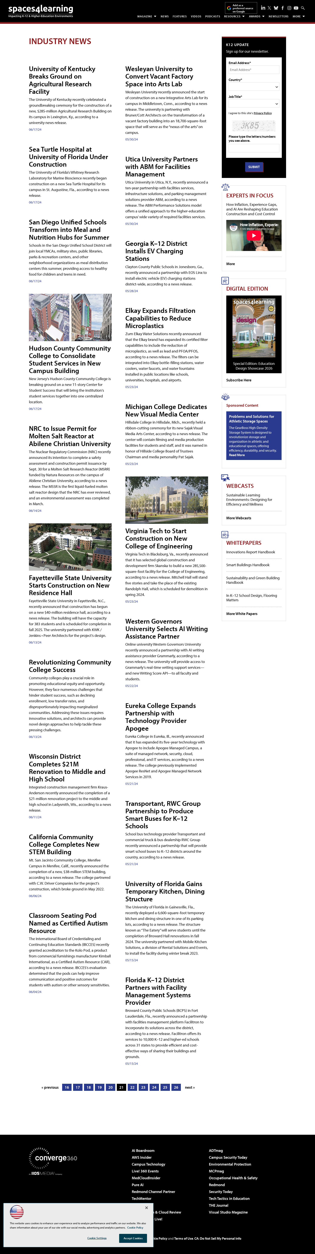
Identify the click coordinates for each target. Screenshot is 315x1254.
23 (143, 1087)
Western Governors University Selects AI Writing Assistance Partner (166, 628)
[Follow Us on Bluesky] (276, 8)
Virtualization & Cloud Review (156, 1212)
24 (154, 1087)
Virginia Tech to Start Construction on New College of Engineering (158, 538)
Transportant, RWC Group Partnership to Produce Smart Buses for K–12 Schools (163, 814)
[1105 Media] (54, 1197)
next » (190, 1087)
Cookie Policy (157, 1238)
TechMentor (141, 1198)
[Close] (146, 1207)
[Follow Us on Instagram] (289, 8)
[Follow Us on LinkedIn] (263, 7)
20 (110, 1087)
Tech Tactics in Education (229, 1198)
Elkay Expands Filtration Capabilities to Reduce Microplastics (160, 318)
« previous (50, 1087)
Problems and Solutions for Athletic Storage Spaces (251, 418)
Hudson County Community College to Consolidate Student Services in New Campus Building (70, 359)
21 (121, 1087)
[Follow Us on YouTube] (296, 8)
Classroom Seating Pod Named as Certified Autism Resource (68, 923)
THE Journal (218, 1205)
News (165, 16)
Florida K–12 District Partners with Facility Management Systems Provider (158, 991)
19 (100, 1087)
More (297, 16)
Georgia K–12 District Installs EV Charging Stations (156, 251)
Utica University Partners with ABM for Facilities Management (161, 166)
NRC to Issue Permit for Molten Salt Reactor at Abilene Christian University (70, 436)
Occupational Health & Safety (233, 1177)
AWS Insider (142, 1157)
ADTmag (216, 1150)
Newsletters (279, 16)
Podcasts (212, 16)
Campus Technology (148, 1164)
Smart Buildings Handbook (247, 564)
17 (78, 1087)
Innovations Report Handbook (250, 551)
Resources (232, 16)
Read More (237, 455)
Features (180, 16)
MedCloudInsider (146, 1177)
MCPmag (216, 1171)
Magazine (144, 16)
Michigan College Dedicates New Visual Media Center (166, 410)
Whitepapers (243, 542)
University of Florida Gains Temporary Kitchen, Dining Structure (165, 891)
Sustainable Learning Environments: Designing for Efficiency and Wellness (249, 500)
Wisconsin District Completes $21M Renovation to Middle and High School (67, 767)
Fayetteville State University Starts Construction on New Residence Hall (70, 585)
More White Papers (242, 613)
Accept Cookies (133, 1238)
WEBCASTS (240, 485)
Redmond (217, 1184)
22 (132, 1087)
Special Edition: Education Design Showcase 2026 (254, 366)
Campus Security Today (228, 1157)
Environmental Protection (230, 1164)
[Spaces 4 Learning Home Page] (41, 11)
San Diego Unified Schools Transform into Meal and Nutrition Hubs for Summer (69, 229)
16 (67, 1087)
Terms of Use (183, 1238)
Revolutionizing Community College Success (70, 666)
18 (89, 1087)
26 (176, 1087)
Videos (196, 16)
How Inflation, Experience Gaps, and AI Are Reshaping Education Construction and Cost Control (252, 209)
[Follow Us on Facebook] (282, 8)
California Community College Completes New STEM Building (64, 844)
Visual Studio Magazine (228, 1212)
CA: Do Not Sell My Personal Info (217, 1238)
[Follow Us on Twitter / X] (269, 8)
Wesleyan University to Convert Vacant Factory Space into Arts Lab (159, 76)
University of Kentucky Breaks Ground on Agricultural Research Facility (62, 80)
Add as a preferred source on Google (243, 8)
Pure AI (138, 1184)
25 (165, 1087)
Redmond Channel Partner (153, 1191)
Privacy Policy (263, 113)
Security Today (221, 1191)
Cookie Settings (97, 1238)
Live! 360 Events (145, 1171)
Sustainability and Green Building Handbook (253, 580)
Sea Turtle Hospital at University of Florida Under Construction (68, 156)
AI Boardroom (143, 1150)
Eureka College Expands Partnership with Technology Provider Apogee (160, 716)
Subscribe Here (238, 380)
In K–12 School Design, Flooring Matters (251, 598)
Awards (255, 16)
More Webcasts (238, 517)
